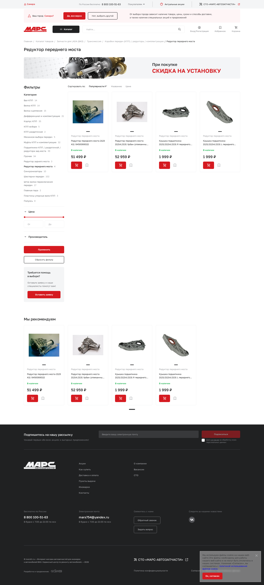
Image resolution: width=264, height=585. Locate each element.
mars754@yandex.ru (94, 517)
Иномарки (84, 487)
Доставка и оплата (89, 475)
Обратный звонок (147, 520)
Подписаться (221, 434)
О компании (140, 463)
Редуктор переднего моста (85, 136)
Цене (128, 86)
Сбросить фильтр (44, 259)
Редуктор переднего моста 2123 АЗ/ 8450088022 (88, 142)
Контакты (84, 492)
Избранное (220, 31)
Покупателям (135, 4)
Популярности (96, 86)
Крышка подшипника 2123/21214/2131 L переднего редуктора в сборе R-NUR (218, 142)
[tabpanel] (44, 365)
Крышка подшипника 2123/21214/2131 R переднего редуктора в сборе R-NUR (174, 142)
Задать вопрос (145, 529)
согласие (215, 440)
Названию (116, 86)
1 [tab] (132, 409)
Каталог (68, 29)
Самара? (49, 15)
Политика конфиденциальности (151, 570)
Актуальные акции (174, 4)
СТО (136, 475)
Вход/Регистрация (199, 31)
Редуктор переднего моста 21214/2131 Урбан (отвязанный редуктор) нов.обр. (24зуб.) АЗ (131, 142)
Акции (82, 463)
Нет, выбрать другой (103, 15)
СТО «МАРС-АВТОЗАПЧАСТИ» (219, 4)
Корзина (236, 31)
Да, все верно (74, 15)
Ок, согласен (212, 576)
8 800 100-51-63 (111, 4)
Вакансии (139, 469)
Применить (44, 249)
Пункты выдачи (87, 481)
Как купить (85, 469)
